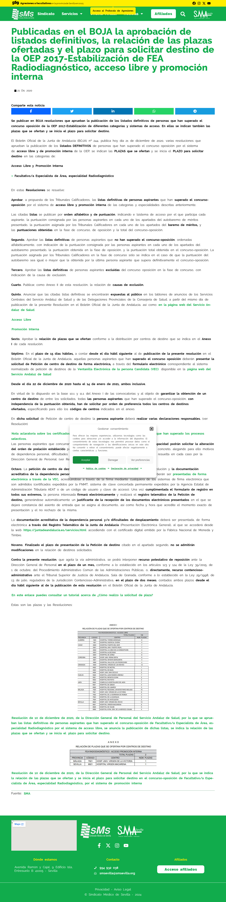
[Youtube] (208, 3)
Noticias (131, 14)
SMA (27, 793)
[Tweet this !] (72, 111)
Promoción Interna (25, 329)
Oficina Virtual (103, 14)
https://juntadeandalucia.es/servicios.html (54, 530)
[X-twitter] (204, 3)
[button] (151, 428)
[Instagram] (199, 3)
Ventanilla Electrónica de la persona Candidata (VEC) (118, 369)
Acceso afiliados (181, 869)
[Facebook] (194, 3)
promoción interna (128, 783)
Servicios (70, 14)
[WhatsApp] (154, 111)
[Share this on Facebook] (31, 111)
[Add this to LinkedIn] (113, 111)
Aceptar (85, 460)
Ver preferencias (140, 460)
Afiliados (163, 14)
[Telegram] (195, 111)
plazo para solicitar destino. (89, 733)
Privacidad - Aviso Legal (113, 889)
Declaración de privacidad (124, 468)
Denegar (113, 460)
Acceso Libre (21, 319)
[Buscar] (184, 13)
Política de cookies (96, 468)
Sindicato (46, 14)
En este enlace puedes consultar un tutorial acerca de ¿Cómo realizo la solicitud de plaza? (82, 595)
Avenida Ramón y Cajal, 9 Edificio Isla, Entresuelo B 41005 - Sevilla (43, 868)
